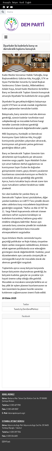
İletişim (15, 2)
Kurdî (22, 2)
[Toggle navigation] (6, 37)
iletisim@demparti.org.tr (16, 413)
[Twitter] (7, 7)
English (28, 2)
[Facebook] (4, 7)
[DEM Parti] (26, 23)
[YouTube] (11, 7)
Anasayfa (7, 2)
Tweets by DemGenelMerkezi (26, 309)
